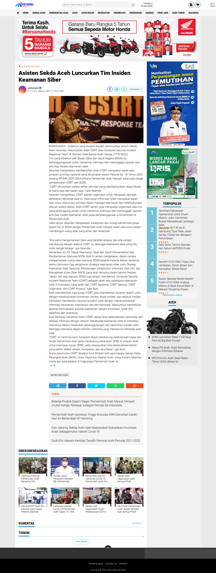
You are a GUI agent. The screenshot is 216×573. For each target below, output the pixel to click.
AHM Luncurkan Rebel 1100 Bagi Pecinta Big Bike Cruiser (171, 338)
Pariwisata (120, 12)
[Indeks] (191, 4)
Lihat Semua (81, 542)
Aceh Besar (88, 12)
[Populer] (197, 4)
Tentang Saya (96, 563)
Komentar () (136, 89)
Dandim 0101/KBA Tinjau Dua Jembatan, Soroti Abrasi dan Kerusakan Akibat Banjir (176, 265)
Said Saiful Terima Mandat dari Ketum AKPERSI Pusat (174, 246)
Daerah (150, 12)
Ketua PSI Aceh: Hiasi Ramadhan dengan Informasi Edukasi (171, 349)
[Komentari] (134, 385)
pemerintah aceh (58, 12)
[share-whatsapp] (124, 89)
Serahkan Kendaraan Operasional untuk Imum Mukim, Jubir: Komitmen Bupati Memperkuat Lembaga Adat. (176, 217)
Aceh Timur (178, 12)
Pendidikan (135, 12)
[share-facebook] (110, 89)
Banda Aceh (39, 12)
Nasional (193, 12)
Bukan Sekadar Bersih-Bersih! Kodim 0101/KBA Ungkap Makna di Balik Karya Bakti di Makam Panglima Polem (176, 284)
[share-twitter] (117, 89)
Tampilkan (136, 523)
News (26, 12)
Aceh (75, 12)
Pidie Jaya (163, 12)
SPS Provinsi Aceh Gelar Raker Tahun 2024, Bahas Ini (170, 359)
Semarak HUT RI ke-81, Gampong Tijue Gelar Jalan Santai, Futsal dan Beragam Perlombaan (175, 233)
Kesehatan (104, 12)
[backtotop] (108, 548)
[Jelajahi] (212, 5)
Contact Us (111, 563)
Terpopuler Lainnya (172, 295)
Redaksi (123, 563)
